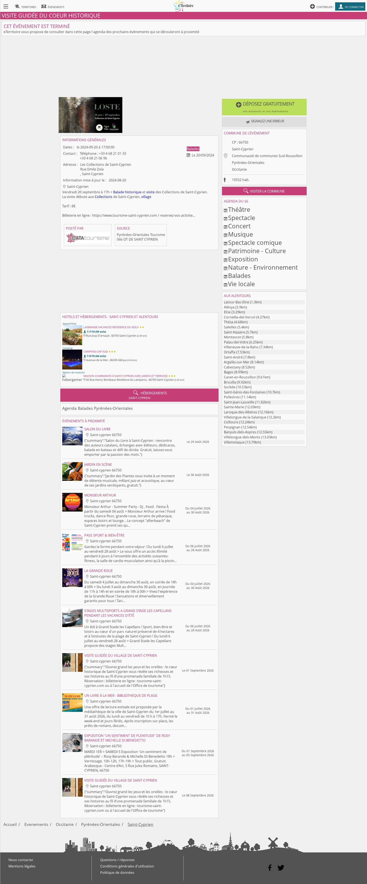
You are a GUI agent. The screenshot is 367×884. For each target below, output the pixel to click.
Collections (103, 196)
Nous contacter (20, 860)
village (146, 196)
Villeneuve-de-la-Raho (241, 347)
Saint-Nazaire (234, 332)
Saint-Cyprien (242, 149)
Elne (227, 312)
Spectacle (241, 217)
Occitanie (239, 169)
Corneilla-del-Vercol (239, 317)
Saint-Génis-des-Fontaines (245, 392)
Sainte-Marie (234, 407)
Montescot (232, 337)
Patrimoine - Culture (257, 251)
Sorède (229, 387)
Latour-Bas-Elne (236, 302)
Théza (228, 322)
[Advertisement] (183, 67)
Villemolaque (234, 442)
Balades (193, 148)
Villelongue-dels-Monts (242, 437)
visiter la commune (264, 191)
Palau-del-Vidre (236, 342)
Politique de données (117, 872)
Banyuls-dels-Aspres (240, 432)
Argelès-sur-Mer (237, 362)
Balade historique (127, 192)
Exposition (243, 259)
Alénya (229, 307)
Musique (240, 234)
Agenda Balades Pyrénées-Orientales (97, 408)
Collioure (231, 422)
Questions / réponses (117, 860)
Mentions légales (21, 866)
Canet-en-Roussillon (240, 377)
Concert (239, 226)
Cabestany (232, 367)
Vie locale (241, 284)
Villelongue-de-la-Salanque (245, 417)
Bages (228, 372)
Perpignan (232, 427)
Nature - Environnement (263, 267)
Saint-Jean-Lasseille (239, 402)
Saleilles (230, 327)
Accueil (10, 824)
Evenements (36, 824)
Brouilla (230, 382)
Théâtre (239, 209)
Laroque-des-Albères (240, 412)
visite (150, 192)
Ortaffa (229, 352)
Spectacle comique (255, 242)
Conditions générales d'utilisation (127, 866)
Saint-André (233, 357)
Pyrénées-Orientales (248, 162)
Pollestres (232, 397)
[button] (264, 107)
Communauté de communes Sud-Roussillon (267, 155)
